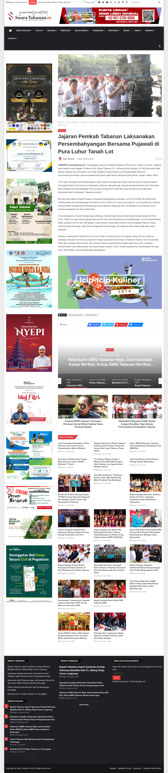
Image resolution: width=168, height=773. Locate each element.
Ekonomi (51, 30)
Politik (39, 30)
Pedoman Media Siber (152, 768)
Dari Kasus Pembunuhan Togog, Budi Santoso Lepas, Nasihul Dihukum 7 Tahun (72, 461)
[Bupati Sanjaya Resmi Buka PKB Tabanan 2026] (110, 589)
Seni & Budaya (81, 30)
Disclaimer (137, 768)
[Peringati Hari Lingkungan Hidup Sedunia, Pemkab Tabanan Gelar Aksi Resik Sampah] (110, 622)
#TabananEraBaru (91, 315)
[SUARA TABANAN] (30, 15)
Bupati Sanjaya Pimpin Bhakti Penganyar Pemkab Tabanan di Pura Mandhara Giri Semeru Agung (73, 567)
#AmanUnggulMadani (75, 315)
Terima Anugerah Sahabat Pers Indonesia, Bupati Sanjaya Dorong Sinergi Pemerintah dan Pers (73, 532)
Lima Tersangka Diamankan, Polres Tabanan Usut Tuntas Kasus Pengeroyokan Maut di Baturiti (73, 445)
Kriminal (149, 30)
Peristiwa (65, 30)
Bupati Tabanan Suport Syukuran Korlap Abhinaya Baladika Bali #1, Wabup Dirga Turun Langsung (82, 670)
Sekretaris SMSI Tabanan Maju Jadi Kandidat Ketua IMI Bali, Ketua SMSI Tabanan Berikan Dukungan (30, 729)
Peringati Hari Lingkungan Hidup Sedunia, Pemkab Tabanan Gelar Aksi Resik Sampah (108, 635)
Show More (84, 705)
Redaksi (113, 768)
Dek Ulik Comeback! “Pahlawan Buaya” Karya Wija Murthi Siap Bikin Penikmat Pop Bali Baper (108, 477)
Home (62, 122)
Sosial (126, 30)
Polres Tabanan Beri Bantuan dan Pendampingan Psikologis (62, 2)
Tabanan (83, 122)
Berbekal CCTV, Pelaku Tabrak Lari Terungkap (27, 694)
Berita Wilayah (23, 30)
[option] (110, 362)
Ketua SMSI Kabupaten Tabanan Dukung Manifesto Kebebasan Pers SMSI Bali (145, 445)
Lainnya (11, 38)
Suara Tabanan (68, 159)
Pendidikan (98, 30)
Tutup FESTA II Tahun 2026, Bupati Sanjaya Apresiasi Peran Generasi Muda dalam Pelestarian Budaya (73, 635)
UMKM (137, 30)
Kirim (117, 678)
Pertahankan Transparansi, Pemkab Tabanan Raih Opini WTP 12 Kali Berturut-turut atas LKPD (74, 602)
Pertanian (113, 30)
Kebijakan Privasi (124, 768)
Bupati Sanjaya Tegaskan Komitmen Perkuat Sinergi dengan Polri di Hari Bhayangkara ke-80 (145, 567)
